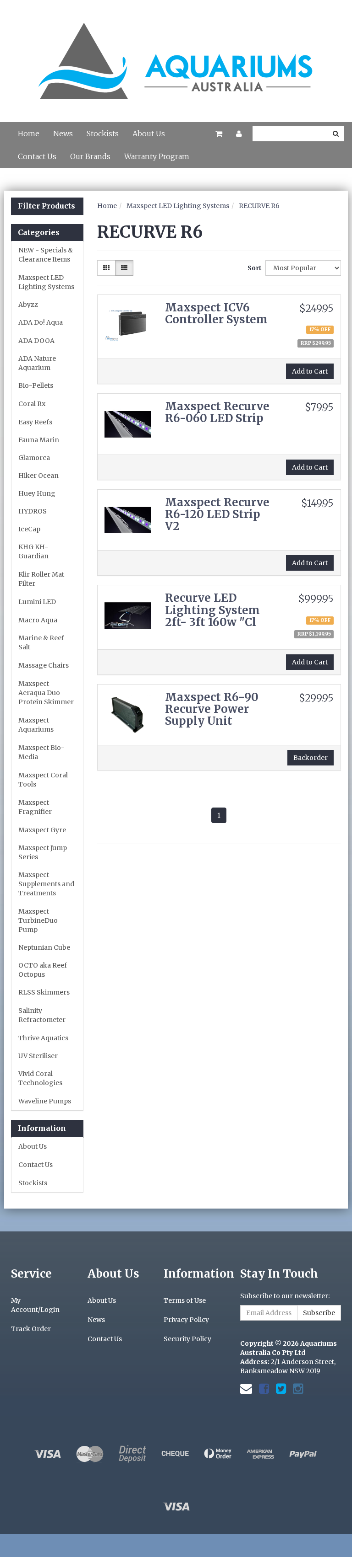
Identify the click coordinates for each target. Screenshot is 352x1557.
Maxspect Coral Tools (43, 779)
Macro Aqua (37, 620)
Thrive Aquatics (43, 1038)
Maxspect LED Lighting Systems (46, 282)
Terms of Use (185, 1300)
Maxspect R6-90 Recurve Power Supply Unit (211, 709)
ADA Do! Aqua (40, 322)
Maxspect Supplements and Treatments (46, 884)
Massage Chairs (43, 665)
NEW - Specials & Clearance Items (45, 254)
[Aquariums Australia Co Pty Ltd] (176, 56)
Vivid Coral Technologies (40, 1078)
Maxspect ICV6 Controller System (216, 313)
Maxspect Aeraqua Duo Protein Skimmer (46, 693)
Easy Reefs (35, 422)
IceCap (29, 529)
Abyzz (28, 304)
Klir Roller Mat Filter (41, 579)
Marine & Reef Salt (41, 642)
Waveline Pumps (44, 1101)
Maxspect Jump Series (42, 852)
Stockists (103, 133)
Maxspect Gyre (42, 830)
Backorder (310, 758)
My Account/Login (35, 1305)
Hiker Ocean (38, 475)
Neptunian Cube (44, 947)
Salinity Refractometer (42, 1015)
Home (28, 133)
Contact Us (37, 156)
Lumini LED (37, 602)
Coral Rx (31, 404)
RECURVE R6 (259, 206)
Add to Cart (310, 371)
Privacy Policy (186, 1320)
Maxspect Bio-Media (41, 752)
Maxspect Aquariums (36, 724)
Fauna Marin (38, 440)
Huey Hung (36, 493)
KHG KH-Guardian (33, 551)
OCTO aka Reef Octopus (42, 970)
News (63, 133)
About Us (148, 133)
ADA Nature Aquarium (37, 363)
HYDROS (32, 511)
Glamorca (34, 458)
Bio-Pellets (35, 385)
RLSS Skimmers (44, 992)
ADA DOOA (36, 341)
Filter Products (46, 206)
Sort (253, 268)
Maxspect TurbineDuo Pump (38, 920)
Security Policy (187, 1339)
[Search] (335, 133)
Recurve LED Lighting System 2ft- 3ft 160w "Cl (212, 610)
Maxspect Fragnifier (35, 807)
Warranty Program (156, 156)
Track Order (31, 1329)
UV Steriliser (38, 1056)
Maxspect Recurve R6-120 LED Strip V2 (217, 514)
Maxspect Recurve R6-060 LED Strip (217, 412)
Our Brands (90, 156)
